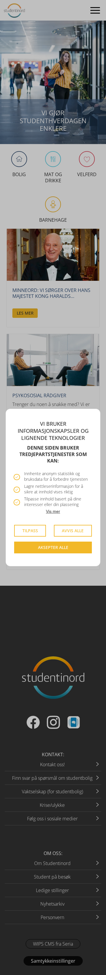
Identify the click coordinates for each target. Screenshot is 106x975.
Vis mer (53, 511)
